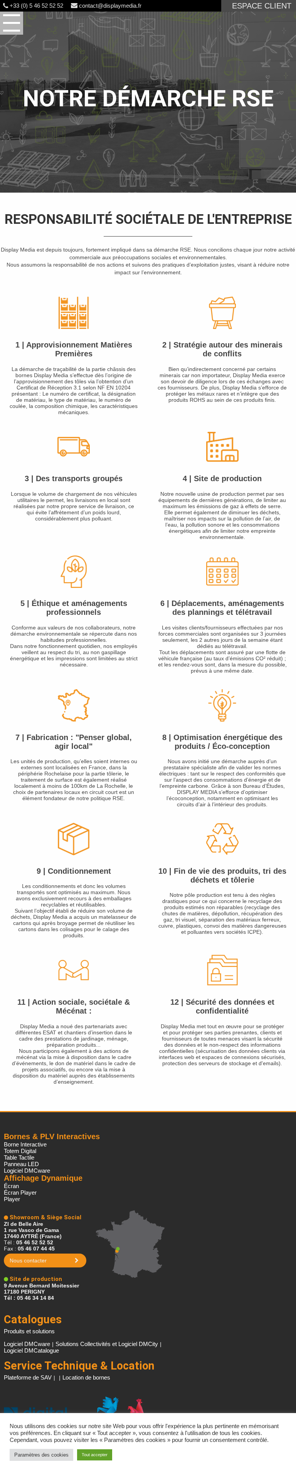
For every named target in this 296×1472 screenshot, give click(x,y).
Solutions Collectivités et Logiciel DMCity (107, 1344)
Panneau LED (21, 1164)
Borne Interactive (25, 1144)
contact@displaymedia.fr (109, 5)
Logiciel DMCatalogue (31, 1350)
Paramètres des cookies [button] (41, 1455)
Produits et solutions (29, 1331)
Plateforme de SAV (28, 1377)
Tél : (28, 1242)
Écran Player (20, 1192)
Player (12, 1199)
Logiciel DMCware (27, 1170)
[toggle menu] (11, 23)
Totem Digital (20, 1151)
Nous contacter (28, 1260)
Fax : (29, 1248)
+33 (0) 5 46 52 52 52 (35, 5)
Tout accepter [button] (95, 1454)
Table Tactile (19, 1157)
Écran (11, 1186)
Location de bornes (86, 1377)
